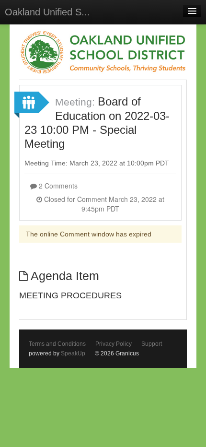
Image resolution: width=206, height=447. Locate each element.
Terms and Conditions (57, 344)
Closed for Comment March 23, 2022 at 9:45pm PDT (103, 203)
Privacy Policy (113, 344)
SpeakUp (73, 353)
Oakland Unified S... (47, 12)
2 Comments (57, 185)
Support (151, 344)
